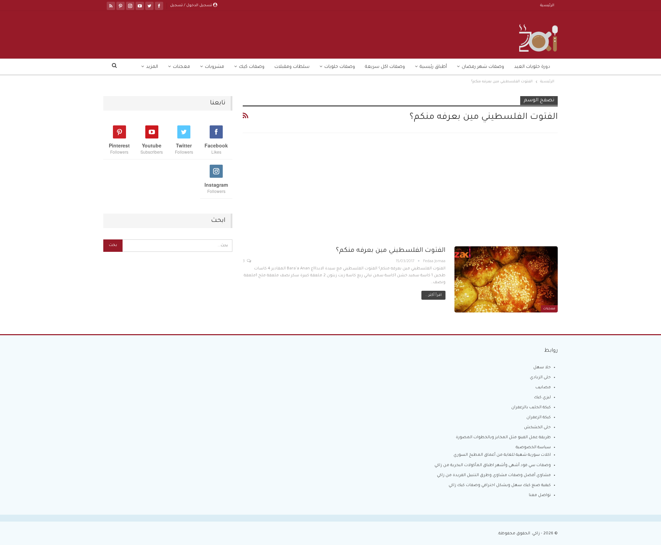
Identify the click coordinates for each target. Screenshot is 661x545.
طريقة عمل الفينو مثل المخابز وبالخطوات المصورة (503, 437)
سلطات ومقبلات (291, 67)
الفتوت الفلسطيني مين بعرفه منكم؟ (390, 250)
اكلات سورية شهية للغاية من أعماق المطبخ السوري (502, 455)
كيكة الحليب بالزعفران (531, 407)
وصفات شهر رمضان (483, 67)
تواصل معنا (540, 495)
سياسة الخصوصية (533, 447)
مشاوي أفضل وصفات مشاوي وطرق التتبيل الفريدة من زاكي (494, 475)
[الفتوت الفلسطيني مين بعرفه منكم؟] (506, 279)
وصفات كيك (251, 67)
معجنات (181, 67)
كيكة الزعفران (538, 417)
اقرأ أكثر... (433, 295)
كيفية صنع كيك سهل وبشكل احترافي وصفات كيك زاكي (500, 485)
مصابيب (543, 387)
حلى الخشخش (537, 427)
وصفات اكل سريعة (385, 67)
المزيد (152, 67)
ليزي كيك (542, 397)
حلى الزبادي (540, 378)
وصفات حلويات (339, 67)
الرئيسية (547, 5)
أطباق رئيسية (433, 67)
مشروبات (214, 67)
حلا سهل (542, 368)
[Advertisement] (400, 195)
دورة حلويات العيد (532, 67)
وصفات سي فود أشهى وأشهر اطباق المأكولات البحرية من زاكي (492, 465)
